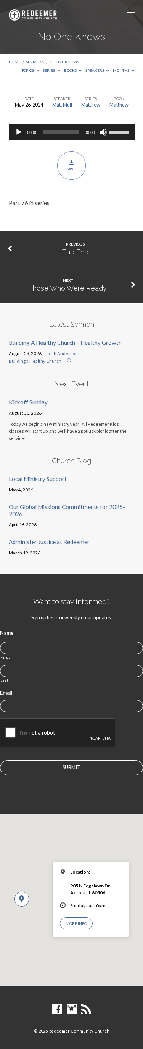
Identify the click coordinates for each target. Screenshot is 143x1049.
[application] (72, 132)
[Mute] (103, 132)
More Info (76, 923)
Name (7, 633)
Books (70, 70)
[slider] (120, 131)
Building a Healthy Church (35, 361)
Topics (28, 70)
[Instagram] (72, 1010)
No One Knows (64, 62)
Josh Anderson (62, 353)
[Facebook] (57, 1010)
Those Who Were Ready (68, 288)
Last (4, 680)
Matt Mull (62, 105)
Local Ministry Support (38, 478)
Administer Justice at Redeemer (49, 541)
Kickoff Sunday (28, 402)
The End (75, 252)
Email (6, 693)
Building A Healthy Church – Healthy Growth (65, 342)
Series (49, 70)
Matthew (90, 105)
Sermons (35, 62)
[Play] (18, 132)
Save (71, 168)
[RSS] (86, 1010)
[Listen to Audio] (69, 360)
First (5, 657)
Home (15, 62)
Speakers (95, 70)
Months (121, 70)
